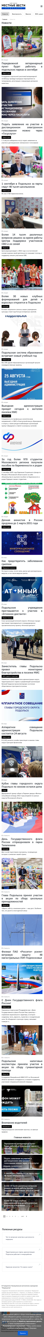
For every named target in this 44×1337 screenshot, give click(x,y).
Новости (5, 14)
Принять (23, 1333)
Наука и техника (7, 618)
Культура (5, 306)
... (18, 1216)
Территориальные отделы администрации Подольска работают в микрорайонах (20, 1253)
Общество (5, 248)
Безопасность (17, 14)
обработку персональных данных (30, 1321)
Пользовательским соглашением (14, 1326)
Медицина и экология (9, 568)
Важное (28, 14)
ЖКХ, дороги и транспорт (10, 676)
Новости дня (6, 73)
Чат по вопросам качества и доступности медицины (20, 1238)
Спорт (4, 790)
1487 (22, 1216)
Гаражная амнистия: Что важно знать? (19, 1267)
